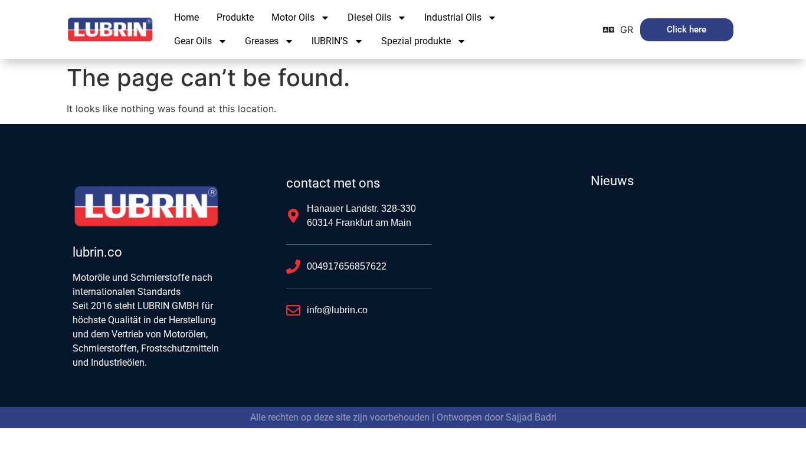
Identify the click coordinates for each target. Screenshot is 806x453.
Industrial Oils (452, 17)
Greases (262, 41)
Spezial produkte (416, 41)
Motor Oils (292, 17)
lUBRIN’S (330, 41)
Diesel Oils (369, 17)
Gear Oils (193, 41)
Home (186, 17)
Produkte (235, 17)
